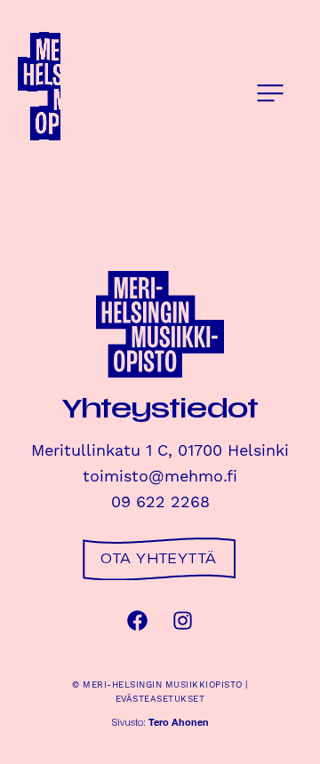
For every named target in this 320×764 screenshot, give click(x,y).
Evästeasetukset (160, 699)
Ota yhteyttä (158, 558)
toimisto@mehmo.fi (160, 476)
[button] (270, 93)
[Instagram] (183, 621)
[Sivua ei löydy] (82, 87)
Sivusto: (160, 723)
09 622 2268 (160, 502)
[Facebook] (137, 621)
